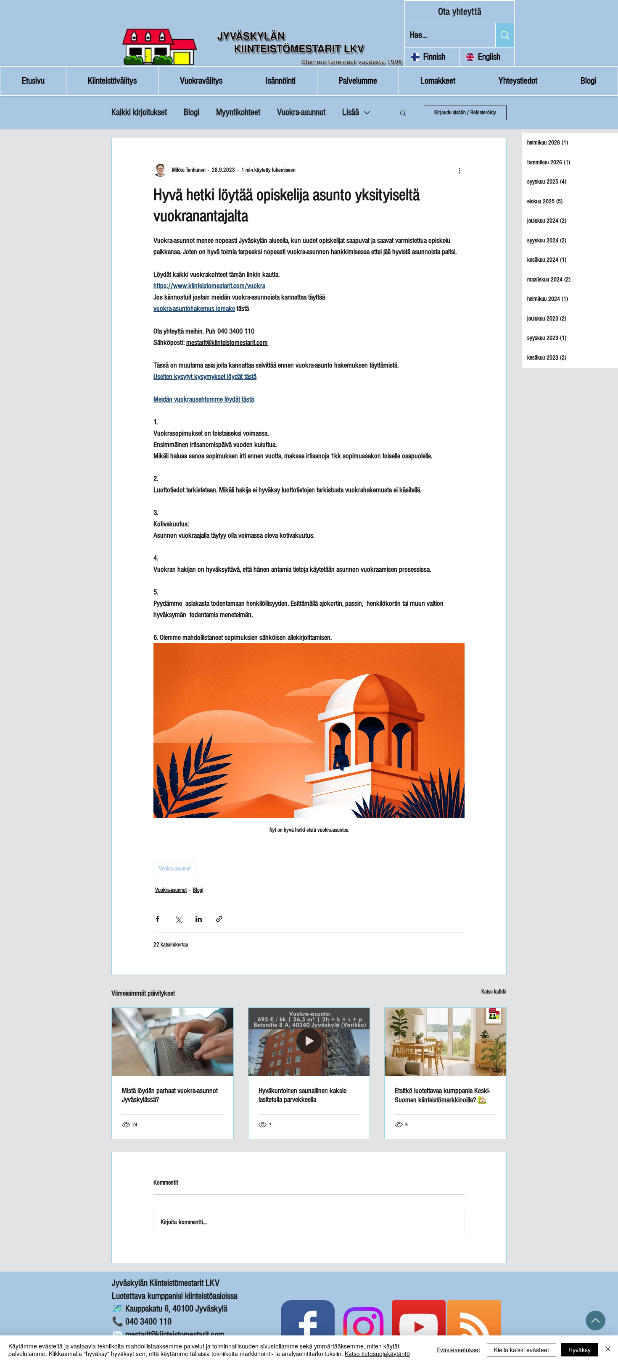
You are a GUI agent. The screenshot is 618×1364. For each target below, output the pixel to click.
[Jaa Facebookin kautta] (157, 919)
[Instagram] (363, 1327)
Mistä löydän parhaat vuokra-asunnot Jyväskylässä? (170, 1095)
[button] (403, 112)
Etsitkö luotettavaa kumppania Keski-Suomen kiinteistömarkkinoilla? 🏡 (442, 1095)
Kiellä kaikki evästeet (521, 1350)
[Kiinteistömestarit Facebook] (308, 1327)
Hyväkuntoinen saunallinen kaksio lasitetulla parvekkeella (303, 1095)
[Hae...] (504, 35)
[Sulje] (608, 1349)
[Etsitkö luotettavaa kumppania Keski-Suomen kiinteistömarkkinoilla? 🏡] (445, 1042)
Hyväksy (579, 1350)
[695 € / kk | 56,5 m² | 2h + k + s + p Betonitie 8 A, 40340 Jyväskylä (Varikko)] (309, 1042)
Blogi (191, 112)
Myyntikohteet (238, 112)
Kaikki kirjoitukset (139, 112)
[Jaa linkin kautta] (219, 919)
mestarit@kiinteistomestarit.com (174, 1335)
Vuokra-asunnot (301, 112)
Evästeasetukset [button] (458, 1350)
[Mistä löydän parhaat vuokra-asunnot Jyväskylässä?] (172, 1042)
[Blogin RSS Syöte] (474, 1327)
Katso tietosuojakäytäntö (377, 1353)
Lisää (350, 112)
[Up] (595, 1320)
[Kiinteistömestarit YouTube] (419, 1327)
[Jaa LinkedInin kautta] (199, 919)
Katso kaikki (494, 991)
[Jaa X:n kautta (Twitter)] (178, 919)
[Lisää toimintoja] (459, 170)
